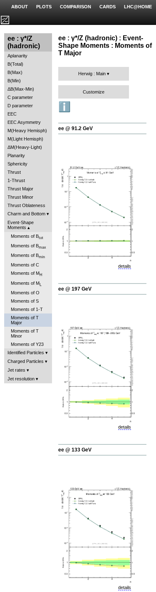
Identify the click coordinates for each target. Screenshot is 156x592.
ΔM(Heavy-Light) (24, 147)
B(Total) (15, 64)
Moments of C (25, 264)
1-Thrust (16, 180)
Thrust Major (20, 188)
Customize (93, 91)
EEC (12, 113)
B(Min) (14, 80)
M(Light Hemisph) (25, 138)
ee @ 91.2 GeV (75, 128)
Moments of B (27, 237)
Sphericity (17, 163)
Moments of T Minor (25, 333)
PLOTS (44, 6)
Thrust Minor (20, 197)
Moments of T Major (25, 320)
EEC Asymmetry (24, 122)
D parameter (20, 105)
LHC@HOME (138, 6)
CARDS (107, 6)
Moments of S (25, 300)
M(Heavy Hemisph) (27, 130)
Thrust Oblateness (26, 205)
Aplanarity (17, 55)
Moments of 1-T (27, 309)
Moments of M (26, 274)
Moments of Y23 (27, 344)
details (124, 266)
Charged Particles (25, 361)
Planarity (16, 155)
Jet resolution (21, 378)
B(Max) (14, 72)
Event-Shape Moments (20, 225)
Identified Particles (25, 352)
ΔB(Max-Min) (20, 88)
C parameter (20, 97)
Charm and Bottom (26, 213)
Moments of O (25, 292)
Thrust (14, 172)
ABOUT (19, 6)
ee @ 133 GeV (75, 450)
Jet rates (16, 370)
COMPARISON (75, 6)
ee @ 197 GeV (75, 289)
